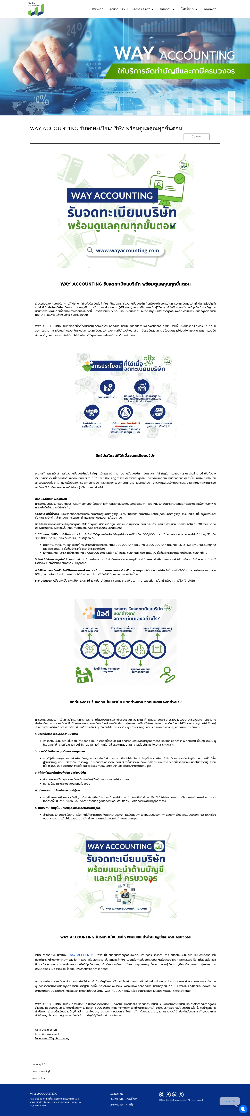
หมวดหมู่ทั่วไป (39, 1064)
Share (198, 136)
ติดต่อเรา (210, 9)
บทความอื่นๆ (39, 1078)
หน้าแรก (97, 9)
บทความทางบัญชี (41, 1071)
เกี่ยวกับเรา (117, 9)
